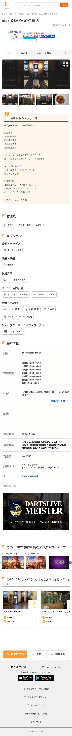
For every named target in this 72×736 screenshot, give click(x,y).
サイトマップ (36, 721)
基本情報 (24, 53)
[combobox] (38, 5)
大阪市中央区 (31, 14)
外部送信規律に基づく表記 (36, 713)
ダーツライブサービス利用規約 (36, 689)
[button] (70, 562)
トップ (5, 14)
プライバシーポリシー (36, 705)
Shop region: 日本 (53, 667)
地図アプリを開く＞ (60, 400)
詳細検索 (13, 14)
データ (63, 53)
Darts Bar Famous (13, 611)
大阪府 (21, 14)
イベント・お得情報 (44, 53)
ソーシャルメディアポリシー (36, 697)
